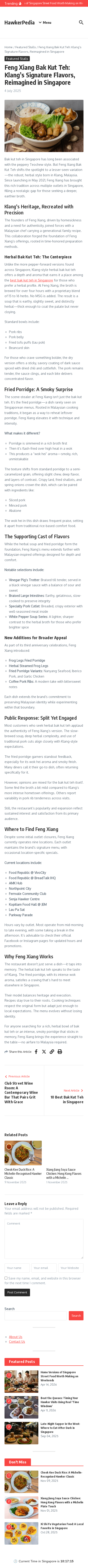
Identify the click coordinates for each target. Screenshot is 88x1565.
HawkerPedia (20, 22)
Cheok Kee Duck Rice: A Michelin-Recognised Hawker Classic (23, 1173)
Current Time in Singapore (37, 1561)
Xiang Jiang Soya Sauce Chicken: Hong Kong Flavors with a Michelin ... (63, 1173)
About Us (15, 1337)
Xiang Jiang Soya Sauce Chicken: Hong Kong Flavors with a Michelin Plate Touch (62, 1502)
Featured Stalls (25, 47)
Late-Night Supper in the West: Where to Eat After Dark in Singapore (60, 1428)
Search (10, 1309)
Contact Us (17, 1341)
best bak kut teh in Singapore (31, 280)
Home (9, 47)
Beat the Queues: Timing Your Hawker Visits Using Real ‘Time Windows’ (60, 1402)
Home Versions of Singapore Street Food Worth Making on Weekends (59, 1376)
